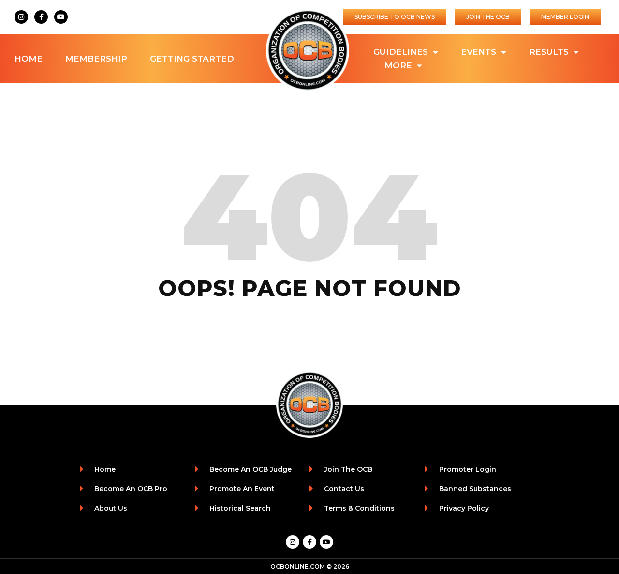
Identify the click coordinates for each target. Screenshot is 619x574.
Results (549, 52)
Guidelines (400, 52)
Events (478, 52)
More (398, 65)
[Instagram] (21, 17)
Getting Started (192, 58)
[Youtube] (61, 17)
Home (29, 58)
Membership (96, 58)
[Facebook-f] (41, 17)
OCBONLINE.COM (297, 566)
